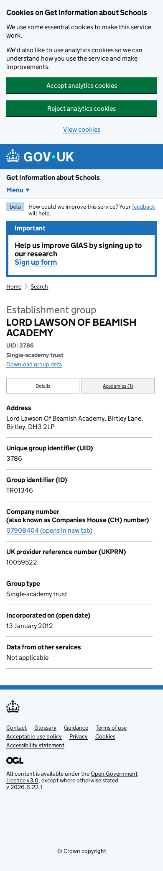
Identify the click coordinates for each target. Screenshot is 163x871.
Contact (16, 727)
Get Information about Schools (53, 177)
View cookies (81, 129)
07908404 (49, 530)
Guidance (76, 727)
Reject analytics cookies (81, 108)
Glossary (45, 727)
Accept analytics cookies (81, 85)
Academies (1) (118, 386)
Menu (14, 190)
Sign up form (36, 262)
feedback (143, 206)
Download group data (34, 364)
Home (13, 286)
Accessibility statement (35, 745)
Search (39, 286)
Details (43, 386)
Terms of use (111, 727)
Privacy (78, 736)
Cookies (105, 736)
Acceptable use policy (34, 736)
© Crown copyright (81, 851)
